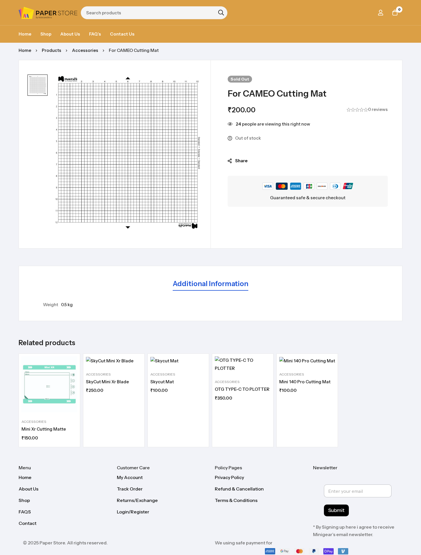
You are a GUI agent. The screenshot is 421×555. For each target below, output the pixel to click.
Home (25, 50)
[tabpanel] (210, 304)
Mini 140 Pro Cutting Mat (304, 381)
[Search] (221, 12)
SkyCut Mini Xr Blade (107, 381)
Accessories (85, 50)
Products (51, 50)
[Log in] (380, 12)
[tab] (210, 284)
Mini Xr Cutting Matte (43, 429)
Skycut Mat (162, 381)
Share (241, 160)
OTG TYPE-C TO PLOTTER (242, 389)
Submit (336, 510)
